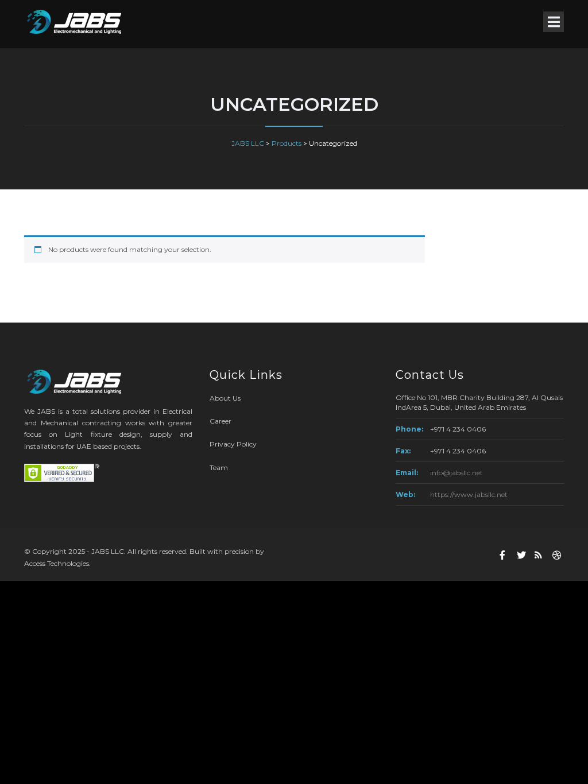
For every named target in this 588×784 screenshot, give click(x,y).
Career (220, 421)
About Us (225, 398)
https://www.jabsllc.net (469, 494)
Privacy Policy (233, 444)
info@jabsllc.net (456, 472)
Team (219, 467)
